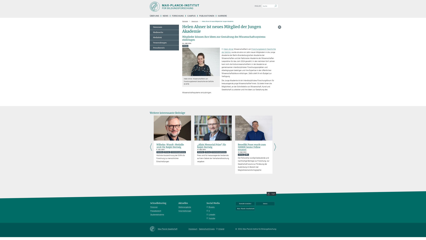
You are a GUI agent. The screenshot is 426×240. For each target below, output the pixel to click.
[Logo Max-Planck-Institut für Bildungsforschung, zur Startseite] (191, 7)
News (165, 16)
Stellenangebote (184, 207)
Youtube (212, 218)
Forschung (178, 16)
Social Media (213, 203)
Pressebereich (159, 48)
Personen (154, 207)
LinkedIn (212, 215)
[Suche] (275, 6)
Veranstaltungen (160, 43)
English (258, 6)
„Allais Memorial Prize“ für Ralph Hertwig (211, 145)
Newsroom (157, 27)
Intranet (221, 229)
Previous (151, 147)
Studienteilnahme (157, 215)
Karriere (222, 16)
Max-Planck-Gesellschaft (245, 208)
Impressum (193, 229)
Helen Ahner (228, 49)
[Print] (279, 27)
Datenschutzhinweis (207, 229)
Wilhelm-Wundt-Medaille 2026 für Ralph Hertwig (170, 145)
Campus (191, 16)
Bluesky (212, 207)
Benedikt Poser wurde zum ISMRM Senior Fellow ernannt (252, 147)
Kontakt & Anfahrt (245, 203)
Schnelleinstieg (158, 203)
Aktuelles (183, 203)
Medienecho (158, 32)
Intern (265, 203)
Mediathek (157, 37)
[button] (218, 74)
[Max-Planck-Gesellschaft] (154, 229)
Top (273, 194)
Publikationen (206, 16)
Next (275, 147)
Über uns (154, 16)
